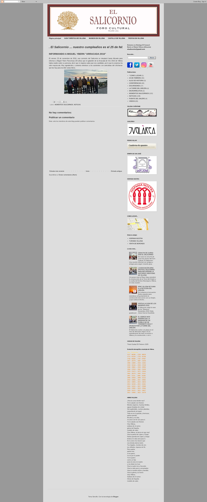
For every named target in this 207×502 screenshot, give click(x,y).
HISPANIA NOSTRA (136, 238)
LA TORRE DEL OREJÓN (138, 88)
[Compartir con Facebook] (64, 102)
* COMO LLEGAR (135, 75)
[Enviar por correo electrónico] (58, 102)
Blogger (115, 496)
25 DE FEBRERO (135, 78)
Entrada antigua (116, 171)
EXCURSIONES (134, 86)
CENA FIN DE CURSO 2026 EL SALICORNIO (145, 254)
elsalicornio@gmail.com (136, 49)
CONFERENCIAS (135, 83)
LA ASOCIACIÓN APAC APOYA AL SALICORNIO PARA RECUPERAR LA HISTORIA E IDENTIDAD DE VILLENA (146, 271)
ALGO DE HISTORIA (136, 80)
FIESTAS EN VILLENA (136, 38)
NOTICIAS (77, 104)
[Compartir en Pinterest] (66, 102)
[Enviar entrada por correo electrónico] (54, 102)
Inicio (87, 171)
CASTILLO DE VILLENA (116, 38)
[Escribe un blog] (60, 102)
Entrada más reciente (56, 171)
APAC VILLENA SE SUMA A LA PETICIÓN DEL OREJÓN (146, 288)
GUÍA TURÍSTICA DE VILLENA (75, 38)
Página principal (55, 38)
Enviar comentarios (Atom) (68, 175)
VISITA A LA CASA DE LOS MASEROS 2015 (147, 304)
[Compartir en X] (62, 102)
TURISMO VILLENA (136, 241)
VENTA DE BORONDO (137, 243)
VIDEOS (132, 101)
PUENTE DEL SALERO (137, 98)
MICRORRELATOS (135, 91)
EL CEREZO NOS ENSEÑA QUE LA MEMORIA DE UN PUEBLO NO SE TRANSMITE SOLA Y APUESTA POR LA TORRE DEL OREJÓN (141, 322)
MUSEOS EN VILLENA (97, 38)
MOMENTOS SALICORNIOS (64, 104)
